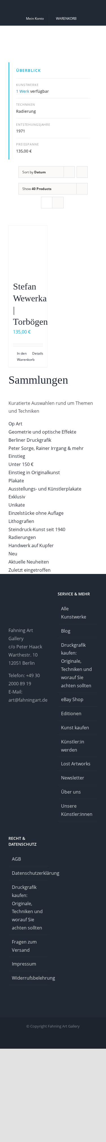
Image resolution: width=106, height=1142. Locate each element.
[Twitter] (40, 722)
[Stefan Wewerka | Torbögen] (28, 250)
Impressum (24, 964)
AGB (16, 859)
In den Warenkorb (22, 356)
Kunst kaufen (75, 727)
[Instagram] (10, 722)
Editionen (71, 713)
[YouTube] (33, 722)
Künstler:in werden (72, 746)
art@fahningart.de (27, 700)
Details (37, 353)
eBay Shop (72, 699)
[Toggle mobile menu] (95, 35)
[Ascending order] (82, 172)
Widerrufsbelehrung (29, 978)
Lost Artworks (75, 764)
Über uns (71, 792)
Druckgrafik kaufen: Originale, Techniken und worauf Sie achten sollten (76, 665)
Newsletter (72, 778)
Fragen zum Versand (24, 946)
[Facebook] (25, 722)
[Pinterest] (18, 722)
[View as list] (57, 202)
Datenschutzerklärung (29, 873)
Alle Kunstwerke (73, 613)
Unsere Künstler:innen (76, 810)
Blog (65, 631)
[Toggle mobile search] (85, 35)
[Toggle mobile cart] (75, 35)
